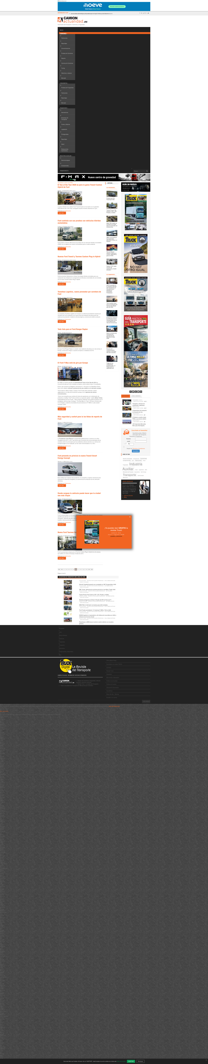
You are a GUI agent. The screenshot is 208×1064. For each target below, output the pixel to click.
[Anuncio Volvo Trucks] (135, 187)
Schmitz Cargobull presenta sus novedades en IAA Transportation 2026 (97, 584)
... (64, 569)
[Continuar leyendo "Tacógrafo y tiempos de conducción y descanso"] (126, 402)
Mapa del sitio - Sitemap (112, 694)
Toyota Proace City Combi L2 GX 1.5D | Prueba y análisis (112, 211)
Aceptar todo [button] (3, 708)
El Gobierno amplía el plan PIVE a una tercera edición (139, 418)
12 (83, 569)
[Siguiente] (89, 569)
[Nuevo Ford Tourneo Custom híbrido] (70, 543)
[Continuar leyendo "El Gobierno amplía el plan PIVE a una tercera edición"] (126, 415)
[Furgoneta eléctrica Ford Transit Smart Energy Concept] (70, 469)
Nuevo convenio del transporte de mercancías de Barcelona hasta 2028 (112, 335)
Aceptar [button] (2, 717)
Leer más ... (62, 213)
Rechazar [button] (2, 719)
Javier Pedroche (127, 481)
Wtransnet (125, 477)
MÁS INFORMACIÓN (114, 706)
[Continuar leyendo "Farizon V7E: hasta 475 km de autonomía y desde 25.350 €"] (112, 262)
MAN (146, 469)
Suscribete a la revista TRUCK (114, 664)
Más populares (125, 396)
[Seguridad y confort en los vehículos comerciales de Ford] (70, 430)
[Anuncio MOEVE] (104, 6)
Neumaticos (137, 472)
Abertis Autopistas (127, 458)
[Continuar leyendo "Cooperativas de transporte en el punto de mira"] (126, 408)
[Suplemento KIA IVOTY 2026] (135, 253)
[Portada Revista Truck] (136, 212)
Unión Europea (141, 475)
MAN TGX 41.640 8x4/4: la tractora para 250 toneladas (93, 605)
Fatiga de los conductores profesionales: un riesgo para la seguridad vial (111, 365)
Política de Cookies (111, 684)
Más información (121, 1061)
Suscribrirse (109, 691)
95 (146, 401)
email (128, 441)
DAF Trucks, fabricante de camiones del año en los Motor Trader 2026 (97, 589)
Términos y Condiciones (138, 448)
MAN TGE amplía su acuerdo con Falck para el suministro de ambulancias (112, 225)
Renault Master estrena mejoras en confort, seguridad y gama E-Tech (112, 253)
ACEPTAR (131, 1061)
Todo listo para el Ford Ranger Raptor (73, 329)
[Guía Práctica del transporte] (136, 333)
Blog (125, 497)
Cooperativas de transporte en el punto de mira (140, 411)
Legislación (141, 469)
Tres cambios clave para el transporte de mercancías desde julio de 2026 (112, 305)
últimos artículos (128, 495)
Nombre (128, 439)
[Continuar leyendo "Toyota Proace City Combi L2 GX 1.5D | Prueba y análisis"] (112, 206)
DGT (133, 460)
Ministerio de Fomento (128, 472)
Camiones (143, 458)
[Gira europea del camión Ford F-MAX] (70, 374)
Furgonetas (125, 465)
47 (146, 408)
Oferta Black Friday (111, 660)
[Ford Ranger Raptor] (70, 340)
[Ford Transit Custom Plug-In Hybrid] (70, 234)
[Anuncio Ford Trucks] (104, 177)
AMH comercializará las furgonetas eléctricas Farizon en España (112, 239)
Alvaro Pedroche (99, 580)
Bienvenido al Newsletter (112, 677)
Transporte (130, 475)
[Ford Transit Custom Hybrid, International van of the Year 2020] (70, 198)
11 (80, 569)
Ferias (144, 460)
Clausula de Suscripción (112, 687)
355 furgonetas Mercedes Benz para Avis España (139, 424)
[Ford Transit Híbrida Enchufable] (70, 506)
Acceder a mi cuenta (111, 697)
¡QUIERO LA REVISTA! (116, 536)
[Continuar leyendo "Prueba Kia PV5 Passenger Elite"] (112, 194)
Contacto (108, 667)
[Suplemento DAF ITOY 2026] (135, 294)
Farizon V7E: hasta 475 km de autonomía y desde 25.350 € (111, 268)
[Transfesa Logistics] (70, 305)
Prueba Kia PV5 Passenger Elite (111, 198)
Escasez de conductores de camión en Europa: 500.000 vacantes (111, 350)
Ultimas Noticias (110, 580)
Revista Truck (109, 671)
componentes (127, 460)
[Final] (92, 569)
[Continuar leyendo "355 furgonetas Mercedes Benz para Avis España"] (126, 422)
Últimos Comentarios (136, 396)
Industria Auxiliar (132, 466)
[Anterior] (61, 569)
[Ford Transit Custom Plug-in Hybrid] (70, 267)
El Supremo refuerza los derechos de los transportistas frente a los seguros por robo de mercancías (112, 320)
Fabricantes (68, 211)
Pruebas (109, 591)
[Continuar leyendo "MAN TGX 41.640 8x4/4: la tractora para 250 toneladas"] (68, 603)
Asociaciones (136, 458)
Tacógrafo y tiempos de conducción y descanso (139, 404)
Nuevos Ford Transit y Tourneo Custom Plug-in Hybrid (79, 257)
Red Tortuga (143, 472)
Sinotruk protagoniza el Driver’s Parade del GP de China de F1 (95, 600)
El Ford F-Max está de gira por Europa (73, 363)
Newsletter (109, 674)
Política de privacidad (111, 681)
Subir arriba (146, 701)
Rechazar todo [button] (4, 709)
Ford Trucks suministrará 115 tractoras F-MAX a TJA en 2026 (95, 610)
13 (86, 569)
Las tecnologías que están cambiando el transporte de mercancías (88, 13)
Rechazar (140, 1061)
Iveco (136, 469)
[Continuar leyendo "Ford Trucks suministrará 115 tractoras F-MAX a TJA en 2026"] (68, 608)
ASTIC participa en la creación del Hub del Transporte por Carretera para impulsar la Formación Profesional (111, 289)
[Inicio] (59, 569)
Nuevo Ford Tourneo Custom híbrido (72, 533)
